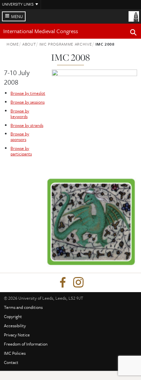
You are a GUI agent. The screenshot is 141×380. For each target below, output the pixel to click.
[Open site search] (133, 33)
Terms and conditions (23, 307)
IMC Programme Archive (65, 44)
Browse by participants (21, 151)
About (29, 44)
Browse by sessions (27, 102)
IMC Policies (15, 353)
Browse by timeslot (27, 93)
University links (17, 4)
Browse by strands (26, 125)
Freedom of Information (26, 344)
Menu (17, 16)
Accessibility (15, 325)
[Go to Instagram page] (78, 282)
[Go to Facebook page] (62, 282)
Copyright (13, 316)
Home (13, 44)
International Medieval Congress (40, 31)
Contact (11, 362)
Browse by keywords (19, 114)
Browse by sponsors (19, 136)
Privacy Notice (17, 334)
